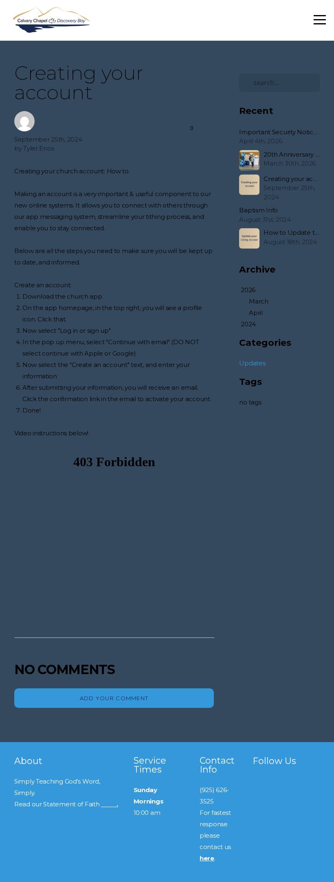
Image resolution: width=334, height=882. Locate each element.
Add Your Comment (114, 698)
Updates (252, 363)
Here (108, 804)
